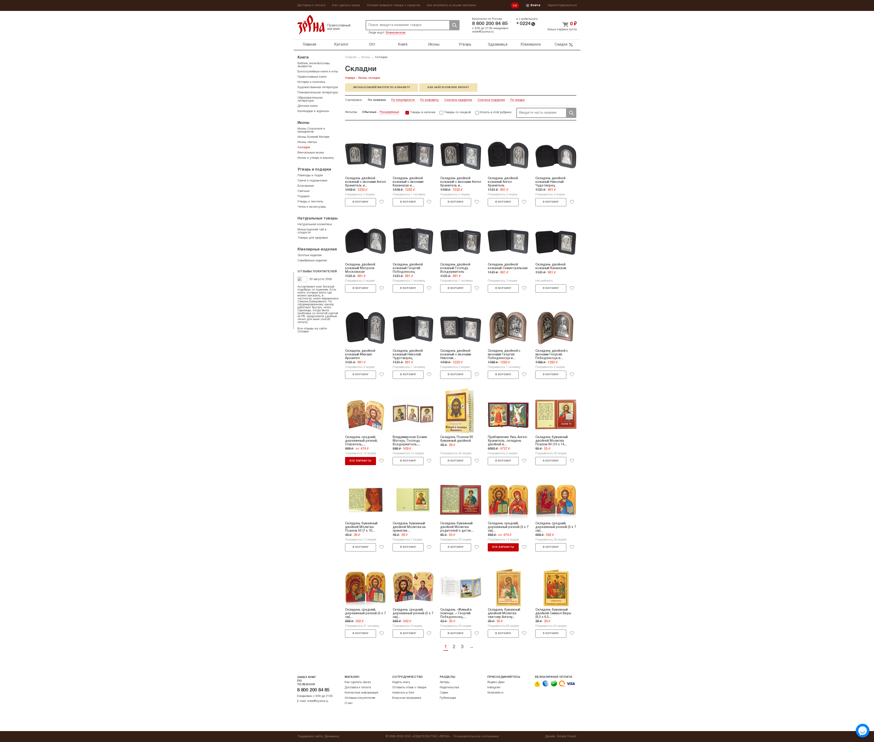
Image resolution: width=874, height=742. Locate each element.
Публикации (448, 698)
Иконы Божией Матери (313, 137)
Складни (381, 57)
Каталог (341, 44)
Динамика (331, 736)
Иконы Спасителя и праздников (311, 130)
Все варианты (360, 461)
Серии (444, 692)
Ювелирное (531, 44)
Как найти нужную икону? (448, 87)
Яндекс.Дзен (496, 682)
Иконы (434, 44)
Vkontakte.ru (495, 692)
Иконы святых (307, 142)
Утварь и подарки (314, 169)
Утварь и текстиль (310, 201)
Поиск (454, 25)
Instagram (494, 687)
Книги (402, 44)
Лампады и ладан (310, 175)
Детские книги (307, 106)
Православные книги (312, 77)
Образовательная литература (310, 99)
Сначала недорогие (458, 100)
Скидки (561, 44)
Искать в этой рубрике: (496, 112)
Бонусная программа (406, 698)
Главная (309, 44)
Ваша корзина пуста (562, 29)
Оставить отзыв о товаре (409, 687)
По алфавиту (429, 100)
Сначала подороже (491, 100)
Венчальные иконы (310, 152)
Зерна (311, 24)
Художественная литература (317, 87)
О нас (349, 703)
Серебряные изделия (312, 260)
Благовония (305, 186)
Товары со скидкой (457, 112)
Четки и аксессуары (311, 207)
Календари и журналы (313, 111)
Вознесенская (395, 32)
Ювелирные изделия (317, 249)
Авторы (445, 682)
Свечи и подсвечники (312, 180)
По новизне (377, 100)
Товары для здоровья (312, 238)
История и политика (311, 82)
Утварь (465, 44)
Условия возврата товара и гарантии (393, 5)
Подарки (303, 196)
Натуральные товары (317, 218)
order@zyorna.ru (483, 32)
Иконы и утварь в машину (315, 158)
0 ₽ (515, 6)
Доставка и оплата (311, 5)
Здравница (497, 44)
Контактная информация (361, 692)
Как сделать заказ (346, 5)
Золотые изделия (309, 255)
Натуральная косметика (314, 224)
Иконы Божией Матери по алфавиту (381, 87)
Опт (372, 44)
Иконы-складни (369, 78)
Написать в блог (403, 692)
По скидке (517, 100)
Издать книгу (401, 682)
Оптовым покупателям (360, 698)
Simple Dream (566, 736)
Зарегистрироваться (562, 5)
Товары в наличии (422, 112)
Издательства (449, 687)
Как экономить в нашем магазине (451, 5)
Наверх (350, 78)
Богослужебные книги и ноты (317, 71)
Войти (535, 5)
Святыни (303, 191)
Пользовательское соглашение (476, 736)
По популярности (403, 100)
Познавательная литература (317, 92)
